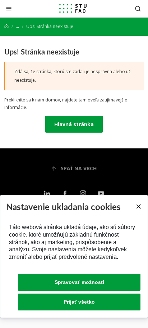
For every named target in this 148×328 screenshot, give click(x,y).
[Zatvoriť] (9, 8)
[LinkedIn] (47, 193)
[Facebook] (65, 193)
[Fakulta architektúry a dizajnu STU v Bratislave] (73, 8)
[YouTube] (101, 193)
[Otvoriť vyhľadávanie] (138, 8)
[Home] (6, 26)
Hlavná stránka (74, 124)
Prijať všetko (79, 302)
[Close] (138, 206)
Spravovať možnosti (79, 282)
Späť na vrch (79, 168)
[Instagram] (83, 193)
